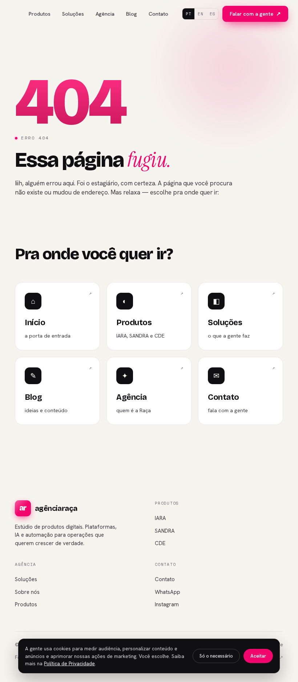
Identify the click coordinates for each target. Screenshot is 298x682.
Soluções (73, 13)
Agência (105, 13)
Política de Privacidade (69, 663)
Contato (158, 13)
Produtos (40, 13)
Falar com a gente (255, 13)
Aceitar (258, 656)
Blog (131, 13)
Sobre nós (27, 592)
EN (200, 14)
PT (188, 14)
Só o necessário (216, 656)
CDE (160, 543)
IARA (160, 518)
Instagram (167, 604)
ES (212, 14)
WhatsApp (167, 592)
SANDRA (165, 531)
